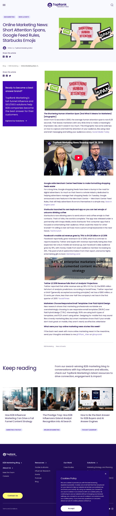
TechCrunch (55, 231)
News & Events (24, 17)
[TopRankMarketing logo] (58, 5)
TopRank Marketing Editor (23, 48)
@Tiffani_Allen (82, 334)
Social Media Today (100, 132)
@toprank (96, 334)
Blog (4, 66)
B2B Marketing (9, 17)
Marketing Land (73, 254)
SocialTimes (64, 298)
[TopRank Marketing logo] (10, 454)
